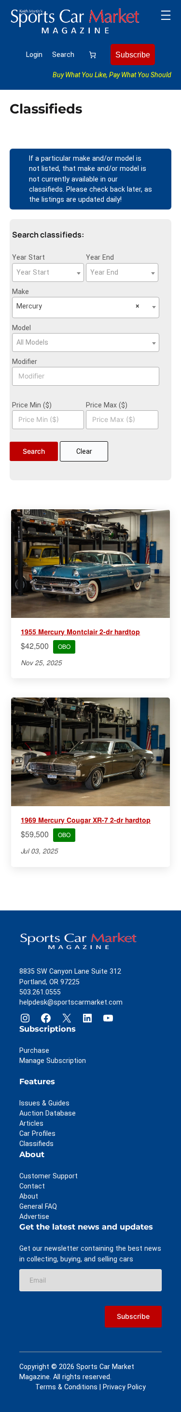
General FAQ (38, 1206)
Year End (100, 257)
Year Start (28, 257)
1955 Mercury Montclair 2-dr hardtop (80, 632)
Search (63, 54)
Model (21, 328)
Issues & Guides (44, 1103)
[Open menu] (166, 15)
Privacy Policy (124, 1387)
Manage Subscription (52, 1060)
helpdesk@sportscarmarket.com (71, 1002)
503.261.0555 (40, 992)
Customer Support (48, 1176)
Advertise (34, 1216)
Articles (31, 1123)
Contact (32, 1186)
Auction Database (47, 1113)
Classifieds (36, 1143)
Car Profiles (37, 1133)
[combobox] (48, 272)
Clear (84, 451)
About (28, 1196)
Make (20, 291)
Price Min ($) (32, 405)
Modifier (24, 361)
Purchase (34, 1050)
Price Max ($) (106, 405)
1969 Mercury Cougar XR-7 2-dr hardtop (86, 820)
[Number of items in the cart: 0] (92, 54)
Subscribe (132, 54)
